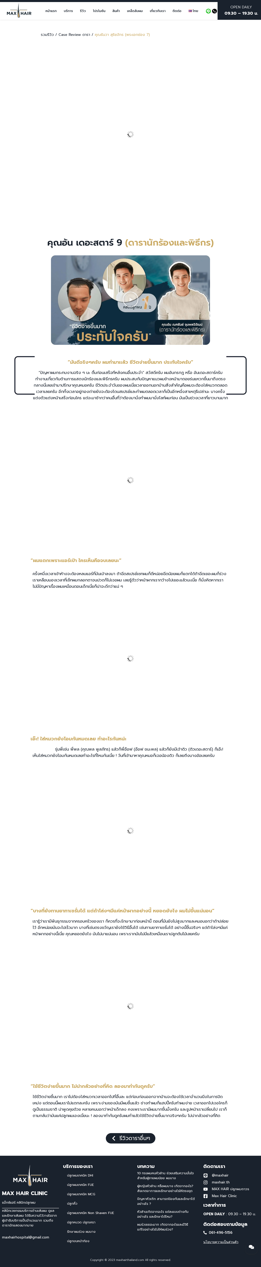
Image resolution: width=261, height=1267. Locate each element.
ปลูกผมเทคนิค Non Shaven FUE (90, 1213)
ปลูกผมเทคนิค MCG (81, 1194)
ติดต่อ (177, 11)
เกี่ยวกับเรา (158, 11)
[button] (130, 300)
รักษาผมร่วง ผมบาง (81, 1231)
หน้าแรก (51, 11)
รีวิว (83, 11)
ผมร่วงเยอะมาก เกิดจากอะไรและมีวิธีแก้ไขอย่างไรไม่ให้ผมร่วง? (162, 1227)
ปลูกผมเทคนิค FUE (80, 1184)
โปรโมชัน (99, 11)
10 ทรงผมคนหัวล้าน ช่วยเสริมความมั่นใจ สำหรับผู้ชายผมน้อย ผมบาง (165, 1176)
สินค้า (116, 11)
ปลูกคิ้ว (72, 1203)
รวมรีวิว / (49, 34)
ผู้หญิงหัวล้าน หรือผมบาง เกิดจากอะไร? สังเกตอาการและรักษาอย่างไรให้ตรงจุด (165, 1188)
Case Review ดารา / (76, 34)
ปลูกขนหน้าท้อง (78, 1241)
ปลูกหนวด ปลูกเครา (81, 1222)
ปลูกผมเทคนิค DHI (80, 1175)
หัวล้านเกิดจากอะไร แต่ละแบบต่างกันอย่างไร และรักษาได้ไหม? (162, 1214)
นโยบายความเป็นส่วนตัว (220, 1242)
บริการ (68, 11)
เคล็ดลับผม (135, 11)
